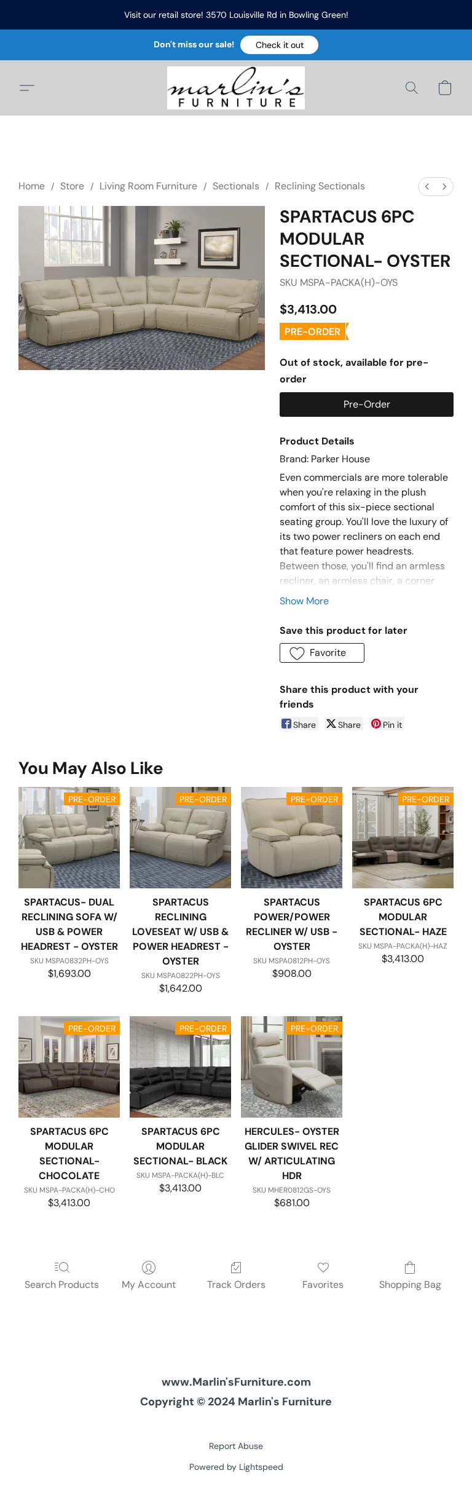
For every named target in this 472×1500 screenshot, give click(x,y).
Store (72, 186)
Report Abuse (236, 1445)
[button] (279, 45)
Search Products (62, 1284)
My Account (149, 1284)
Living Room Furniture (148, 186)
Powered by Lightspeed (236, 1466)
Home (31, 186)
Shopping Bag (410, 1284)
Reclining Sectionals (320, 186)
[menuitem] (427, 186)
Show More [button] (304, 600)
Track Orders (236, 1284)
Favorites (323, 1284)
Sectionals (236, 186)
